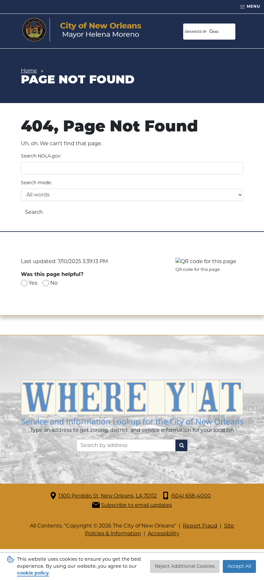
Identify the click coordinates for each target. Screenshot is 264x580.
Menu (252, 6)
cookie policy (33, 573)
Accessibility (163, 533)
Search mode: (36, 182)
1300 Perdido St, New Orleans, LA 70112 (107, 496)
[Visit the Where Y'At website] (132, 403)
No (54, 283)
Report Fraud (200, 526)
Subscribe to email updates (136, 505)
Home (29, 71)
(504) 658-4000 (191, 496)
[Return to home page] (82, 30)
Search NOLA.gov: (41, 156)
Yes (33, 283)
